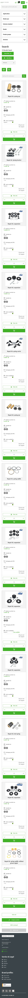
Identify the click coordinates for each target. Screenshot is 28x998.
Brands (5, 29)
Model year (6, 19)
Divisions (5, 39)
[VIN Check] (15, 2)
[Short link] (4, 69)
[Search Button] (25, 6)
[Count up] (23, 136)
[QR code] (9, 69)
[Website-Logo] (5, 2)
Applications (6, 13)
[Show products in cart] (18, 2)
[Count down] (4, 136)
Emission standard (7, 24)
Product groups (7, 34)
